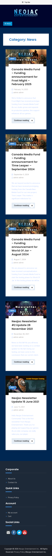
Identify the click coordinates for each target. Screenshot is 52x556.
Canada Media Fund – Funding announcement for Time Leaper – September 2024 (26, 162)
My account (12, 513)
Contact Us (12, 482)
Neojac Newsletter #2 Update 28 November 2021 (24, 325)
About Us (11, 479)
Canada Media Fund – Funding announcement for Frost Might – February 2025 (26, 76)
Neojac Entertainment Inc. (29, 549)
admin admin (18, 92)
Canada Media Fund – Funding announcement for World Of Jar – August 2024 (26, 247)
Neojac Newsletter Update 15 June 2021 (25, 400)
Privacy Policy (13, 497)
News (12, 58)
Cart (9, 516)
